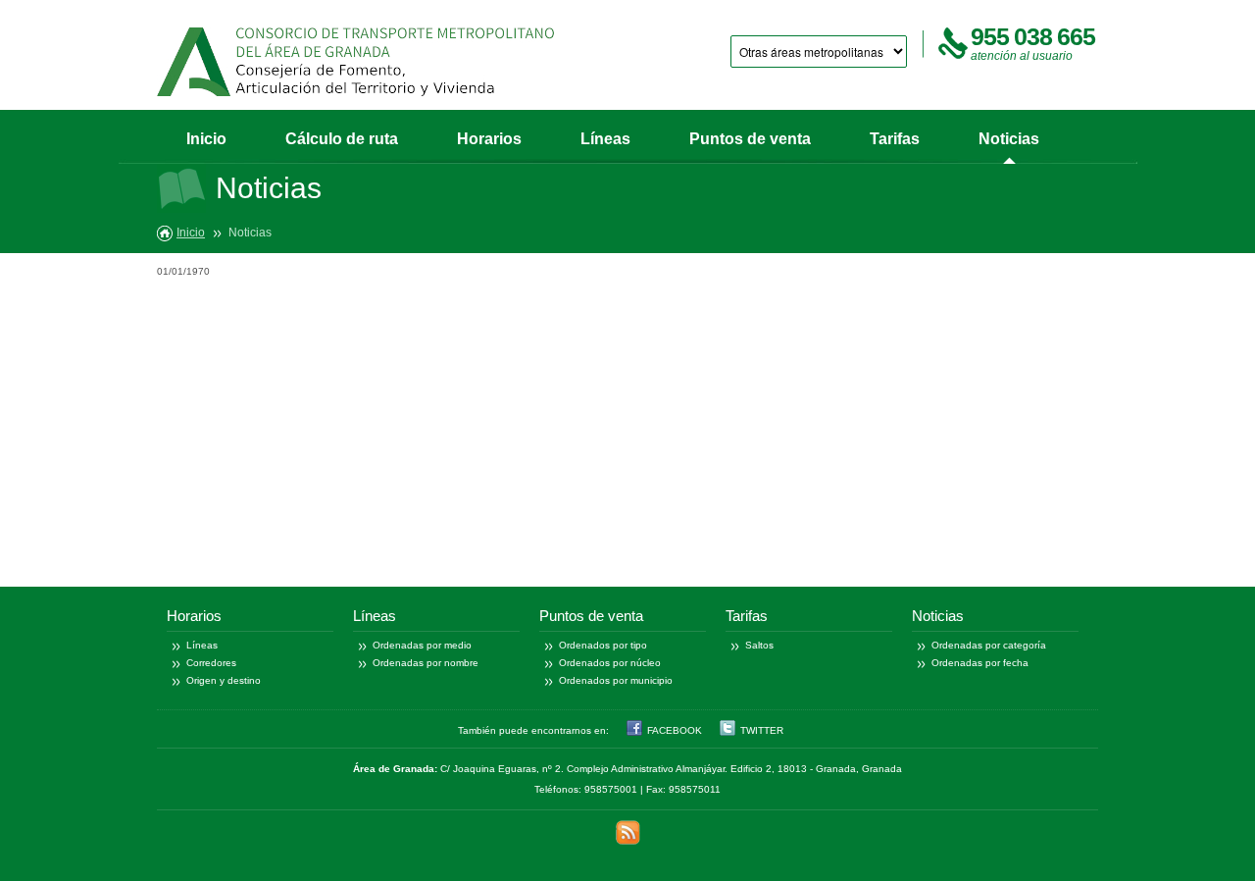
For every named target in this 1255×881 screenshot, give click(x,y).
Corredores (211, 662)
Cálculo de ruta (341, 138)
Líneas (605, 138)
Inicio (206, 138)
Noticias (1009, 138)
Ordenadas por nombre (425, 662)
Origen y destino (223, 680)
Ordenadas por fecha (980, 662)
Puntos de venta (750, 138)
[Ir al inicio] (355, 61)
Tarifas (895, 138)
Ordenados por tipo (603, 645)
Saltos (759, 645)
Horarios (489, 138)
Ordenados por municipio (616, 680)
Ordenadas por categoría (988, 645)
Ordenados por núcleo (610, 662)
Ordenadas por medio (422, 645)
